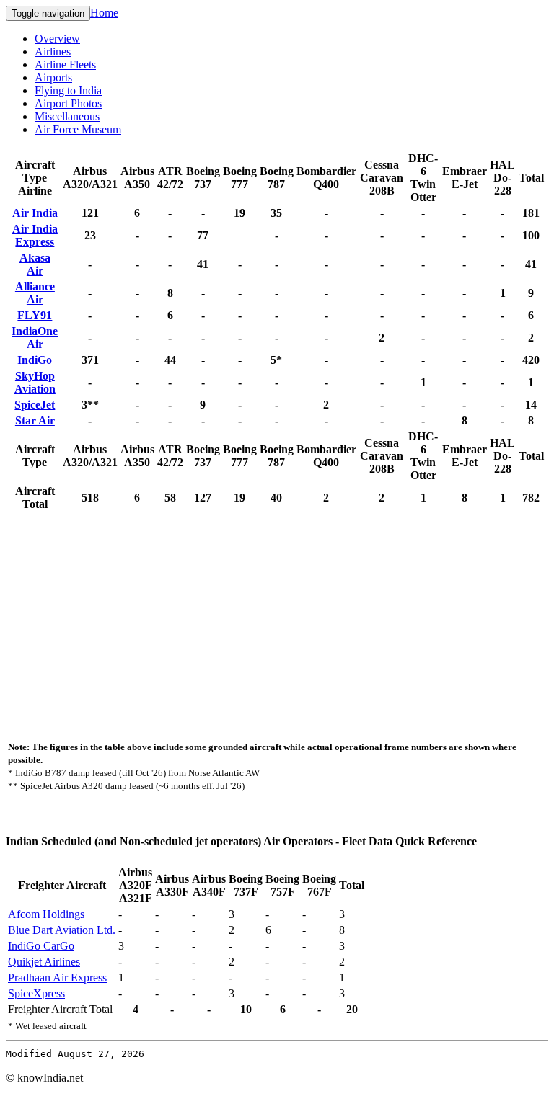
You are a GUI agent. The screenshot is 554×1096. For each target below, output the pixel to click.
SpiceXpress (36, 993)
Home (104, 12)
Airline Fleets (65, 64)
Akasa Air (34, 264)
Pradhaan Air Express (57, 977)
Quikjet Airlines (44, 961)
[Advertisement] (277, 621)
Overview (57, 38)
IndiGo (34, 360)
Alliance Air (35, 293)
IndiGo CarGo (41, 946)
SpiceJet (34, 404)
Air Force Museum (78, 129)
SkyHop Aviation (35, 382)
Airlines (53, 51)
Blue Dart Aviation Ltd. (61, 930)
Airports (53, 77)
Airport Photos (68, 103)
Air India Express (35, 235)
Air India (35, 213)
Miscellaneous (67, 116)
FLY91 (34, 315)
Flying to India (68, 90)
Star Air (35, 420)
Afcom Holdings (46, 914)
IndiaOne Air (35, 337)
